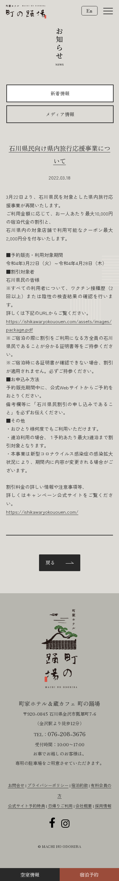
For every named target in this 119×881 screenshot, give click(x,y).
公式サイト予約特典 (26, 806)
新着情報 (59, 93)
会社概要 (84, 806)
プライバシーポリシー (48, 785)
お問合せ (16, 785)
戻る (50, 562)
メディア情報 (60, 114)
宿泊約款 (79, 785)
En (89, 10)
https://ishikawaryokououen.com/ (42, 511)
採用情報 (103, 806)
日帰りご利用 (60, 806)
